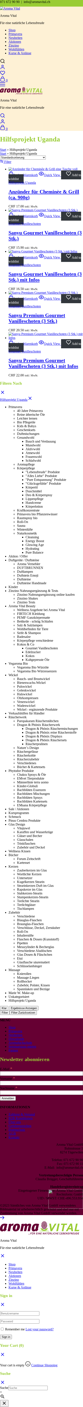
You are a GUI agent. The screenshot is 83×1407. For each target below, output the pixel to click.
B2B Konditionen (21, 1118)
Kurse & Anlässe (20, 53)
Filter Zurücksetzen (23, 1012)
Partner (13, 1050)
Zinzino (14, 45)
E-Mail (6, 1069)
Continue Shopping (44, 1365)
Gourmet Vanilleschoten (25, 224)
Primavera (15, 34)
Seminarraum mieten (22, 1046)
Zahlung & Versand (22, 1114)
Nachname (8, 1088)
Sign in (6, 1336)
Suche (4, 1388)
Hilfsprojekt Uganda (22, 182)
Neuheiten (15, 38)
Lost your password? (40, 1329)
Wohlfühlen (16, 49)
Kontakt (14, 1137)
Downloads (16, 1039)
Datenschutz (17, 1129)
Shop (12, 30)
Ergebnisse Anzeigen (24, 1008)
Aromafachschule (20, 1042)
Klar (4, 1008)
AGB (12, 1133)
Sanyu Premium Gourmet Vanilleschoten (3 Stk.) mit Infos (43, 363)
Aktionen (15, 41)
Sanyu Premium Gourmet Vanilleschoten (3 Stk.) (37, 318)
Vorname (7, 1078)
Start (3, 149)
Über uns (15, 1122)
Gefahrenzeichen (20, 1126)
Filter (5, 1012)
